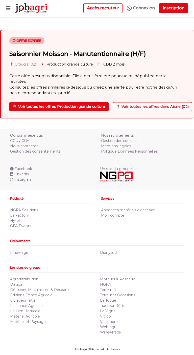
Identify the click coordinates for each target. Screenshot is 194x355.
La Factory (19, 215)
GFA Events (20, 226)
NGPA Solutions (24, 210)
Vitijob (105, 316)
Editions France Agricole (31, 295)
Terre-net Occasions (117, 295)
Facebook (23, 168)
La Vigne (108, 311)
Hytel (15, 220)
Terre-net (108, 289)
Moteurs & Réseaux (117, 279)
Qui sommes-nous (26, 135)
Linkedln (21, 174)
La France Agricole (26, 305)
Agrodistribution (24, 279)
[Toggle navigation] (8, 8)
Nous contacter (24, 146)
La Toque (108, 300)
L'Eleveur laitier (23, 300)
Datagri (16, 284)
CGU (14, 140)
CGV (25, 140)
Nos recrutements (117, 135)
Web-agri (108, 327)
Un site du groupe (116, 168)
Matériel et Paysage (28, 321)
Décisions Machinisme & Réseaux (39, 289)
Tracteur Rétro (113, 305)
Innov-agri (19, 252)
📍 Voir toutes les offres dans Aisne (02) (152, 106)
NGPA (105, 284)
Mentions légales (116, 146)
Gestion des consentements (35, 151)
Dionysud (108, 252)
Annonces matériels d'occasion (128, 210)
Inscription (173, 8)
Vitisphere (109, 321)
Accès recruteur (103, 8)
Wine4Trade (110, 332)
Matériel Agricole (25, 316)
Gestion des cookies (118, 140)
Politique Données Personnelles (129, 151)
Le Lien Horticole (25, 311)
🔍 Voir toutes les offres (59, 106)
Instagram (23, 179)
